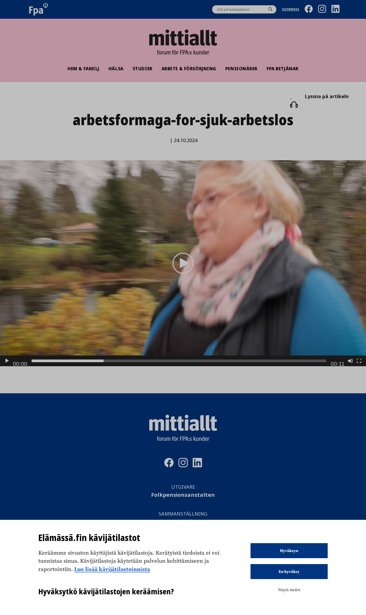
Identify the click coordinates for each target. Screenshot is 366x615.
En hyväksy (289, 571)
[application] (183, 263)
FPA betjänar (282, 68)
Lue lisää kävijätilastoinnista (112, 569)
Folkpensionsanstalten (183, 495)
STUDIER (142, 68)
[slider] (179, 361)
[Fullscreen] (359, 361)
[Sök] (270, 9)
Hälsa (116, 68)
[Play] (7, 361)
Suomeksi (290, 10)
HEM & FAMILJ (83, 68)
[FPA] (39, 9)
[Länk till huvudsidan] (183, 37)
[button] (183, 263)
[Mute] (350, 361)
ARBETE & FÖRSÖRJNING (189, 68)
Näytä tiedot (289, 589)
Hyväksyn (289, 550)
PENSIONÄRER (241, 68)
